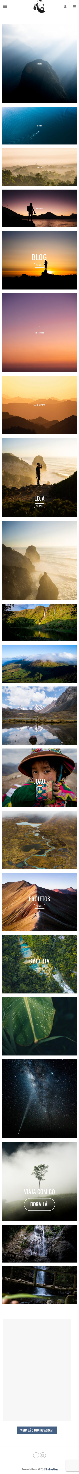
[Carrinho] (74, 6)
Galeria (39, 960)
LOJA (39, 498)
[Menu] (5, 6)
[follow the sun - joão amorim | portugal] (39, 6)
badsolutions (52, 1469)
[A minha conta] (65, 6)
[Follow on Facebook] (36, 1455)
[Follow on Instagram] (43, 1455)
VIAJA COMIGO (39, 1191)
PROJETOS (39, 898)
